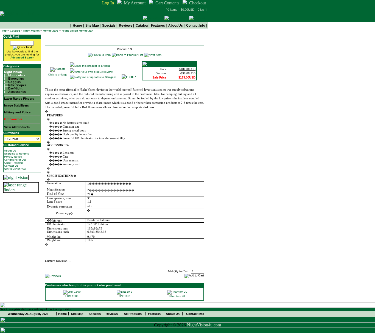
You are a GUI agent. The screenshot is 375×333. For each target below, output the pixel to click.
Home (77, 25)
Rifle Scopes (17, 85)
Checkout (197, 3)
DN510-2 (124, 296)
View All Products (17, 127)
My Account (134, 3)
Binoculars (16, 78)
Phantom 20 (177, 296)
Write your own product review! (93, 71)
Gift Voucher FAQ (15, 168)
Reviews (125, 25)
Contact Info (195, 25)
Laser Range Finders (19, 98)
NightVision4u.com (204, 325)
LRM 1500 (72, 296)
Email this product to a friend (92, 65)
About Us (175, 25)
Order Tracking (13, 162)
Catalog (142, 25)
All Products (133, 313)
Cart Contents (167, 3)
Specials (109, 25)
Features (158, 25)
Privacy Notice (13, 156)
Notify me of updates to (95, 77)
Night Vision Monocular (77, 30)
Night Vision (31, 30)
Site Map (92, 25)
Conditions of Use (15, 159)
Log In (108, 3)
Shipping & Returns (16, 153)
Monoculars (50, 30)
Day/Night (15, 88)
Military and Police (17, 112)
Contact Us (11, 165)
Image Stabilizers (16, 105)
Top (4, 30)
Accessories (17, 91)
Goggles (14, 81)
